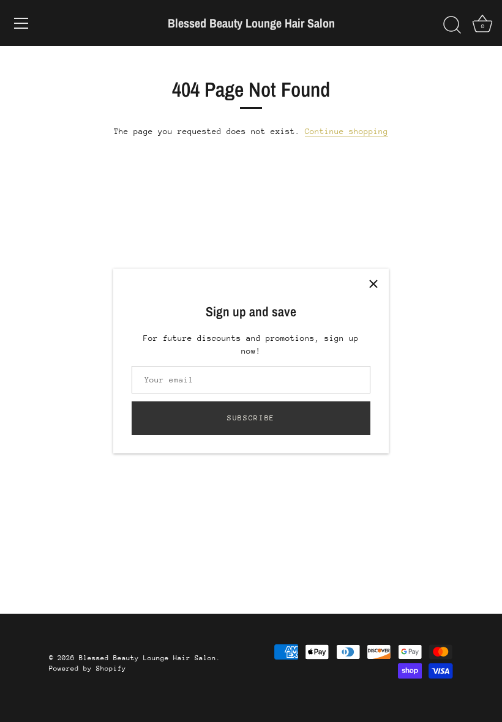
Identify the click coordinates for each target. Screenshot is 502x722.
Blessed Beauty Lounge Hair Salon (251, 23)
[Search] (451, 25)
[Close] (373, 283)
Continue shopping (346, 131)
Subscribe (251, 418)
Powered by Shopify (87, 668)
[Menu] (21, 23)
